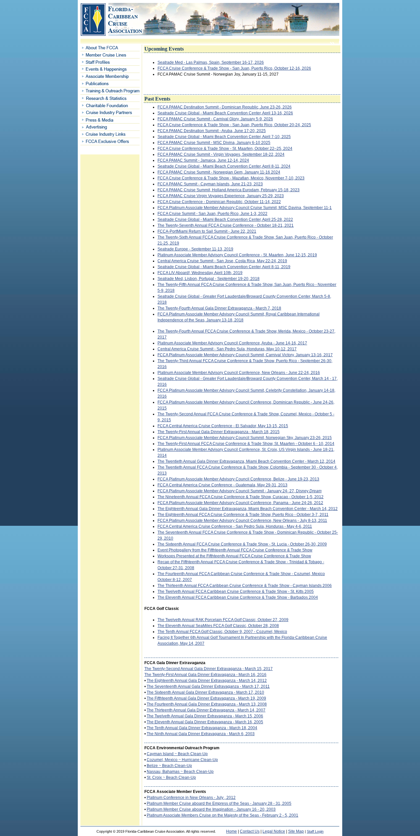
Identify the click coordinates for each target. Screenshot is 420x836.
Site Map (296, 831)
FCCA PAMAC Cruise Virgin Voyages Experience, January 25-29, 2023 (221, 196)
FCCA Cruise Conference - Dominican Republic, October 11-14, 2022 (219, 201)
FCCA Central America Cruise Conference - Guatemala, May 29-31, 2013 (222, 485)
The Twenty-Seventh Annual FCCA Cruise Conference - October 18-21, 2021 (226, 225)
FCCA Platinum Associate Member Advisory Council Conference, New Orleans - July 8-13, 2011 (242, 520)
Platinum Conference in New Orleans (180, 797)
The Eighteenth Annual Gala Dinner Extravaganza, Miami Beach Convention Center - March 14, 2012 (248, 508)
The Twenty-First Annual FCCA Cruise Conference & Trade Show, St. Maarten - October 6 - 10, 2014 (246, 443)
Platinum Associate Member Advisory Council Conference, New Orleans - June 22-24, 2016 (239, 372)
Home (231, 831)
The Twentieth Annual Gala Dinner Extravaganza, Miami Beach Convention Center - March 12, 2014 (246, 461)
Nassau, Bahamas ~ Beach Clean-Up (180, 771)
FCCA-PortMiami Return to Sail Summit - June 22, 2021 (207, 231)
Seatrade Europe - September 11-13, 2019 (195, 249)
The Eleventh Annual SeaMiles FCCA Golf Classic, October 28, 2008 (218, 625)
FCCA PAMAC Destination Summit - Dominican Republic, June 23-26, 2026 (225, 107)
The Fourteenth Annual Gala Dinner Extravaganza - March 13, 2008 (207, 704)
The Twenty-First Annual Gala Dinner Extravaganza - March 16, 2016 (205, 674)
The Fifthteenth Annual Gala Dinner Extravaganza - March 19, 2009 (206, 698)
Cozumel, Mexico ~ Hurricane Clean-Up (182, 759)
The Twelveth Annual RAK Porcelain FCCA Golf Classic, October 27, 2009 (223, 619)
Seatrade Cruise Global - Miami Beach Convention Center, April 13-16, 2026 (225, 113)
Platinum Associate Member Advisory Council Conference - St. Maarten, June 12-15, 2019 (237, 255)
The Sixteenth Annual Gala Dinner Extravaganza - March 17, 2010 (205, 692)
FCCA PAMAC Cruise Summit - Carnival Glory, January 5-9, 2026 (215, 119)
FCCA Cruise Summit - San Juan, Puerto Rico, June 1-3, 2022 (212, 213)
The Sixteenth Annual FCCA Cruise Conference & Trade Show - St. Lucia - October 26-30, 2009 (242, 544)
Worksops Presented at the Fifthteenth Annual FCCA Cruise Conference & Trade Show (234, 556)
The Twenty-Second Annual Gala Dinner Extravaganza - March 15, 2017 (208, 668)
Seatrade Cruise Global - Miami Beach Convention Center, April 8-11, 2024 (224, 166)
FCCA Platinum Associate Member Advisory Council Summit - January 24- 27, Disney (240, 491)
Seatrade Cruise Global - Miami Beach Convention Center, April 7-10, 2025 (224, 136)
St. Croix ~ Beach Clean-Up (171, 777)
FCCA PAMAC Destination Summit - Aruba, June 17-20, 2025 (212, 130)
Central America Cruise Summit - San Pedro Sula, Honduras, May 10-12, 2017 (227, 349)
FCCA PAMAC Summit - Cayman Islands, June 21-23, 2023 (210, 184)
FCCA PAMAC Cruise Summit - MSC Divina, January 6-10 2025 (214, 142)
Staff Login (315, 831)
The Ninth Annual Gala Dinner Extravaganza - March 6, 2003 (201, 734)
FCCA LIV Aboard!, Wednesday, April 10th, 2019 (200, 272)
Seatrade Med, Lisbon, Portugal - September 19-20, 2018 (209, 278)
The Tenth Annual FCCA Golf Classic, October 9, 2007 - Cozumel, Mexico (222, 631)
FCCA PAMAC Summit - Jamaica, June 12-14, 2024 (203, 160)
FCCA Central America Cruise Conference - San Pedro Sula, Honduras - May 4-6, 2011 (235, 526)
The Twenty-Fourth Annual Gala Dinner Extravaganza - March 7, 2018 (219, 308)
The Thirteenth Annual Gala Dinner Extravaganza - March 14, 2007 (206, 710)
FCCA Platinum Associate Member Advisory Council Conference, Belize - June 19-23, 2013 (238, 479)
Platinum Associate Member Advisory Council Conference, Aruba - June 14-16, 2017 (232, 343)
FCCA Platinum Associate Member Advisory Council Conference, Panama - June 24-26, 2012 (240, 502)
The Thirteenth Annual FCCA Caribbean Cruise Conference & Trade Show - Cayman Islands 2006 (245, 585)
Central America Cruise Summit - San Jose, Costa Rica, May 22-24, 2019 (222, 261)
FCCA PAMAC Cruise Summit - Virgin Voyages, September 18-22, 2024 (221, 154)
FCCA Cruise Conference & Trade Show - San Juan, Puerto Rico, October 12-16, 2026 (234, 68)
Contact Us (250, 831)
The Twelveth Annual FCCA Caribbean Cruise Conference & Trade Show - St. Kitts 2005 (236, 591)
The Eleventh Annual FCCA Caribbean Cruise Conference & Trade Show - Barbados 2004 (238, 597)
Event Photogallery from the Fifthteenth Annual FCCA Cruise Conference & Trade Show (235, 550)
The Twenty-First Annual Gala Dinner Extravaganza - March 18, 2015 (219, 432)
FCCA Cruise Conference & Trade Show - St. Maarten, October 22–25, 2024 (225, 148)
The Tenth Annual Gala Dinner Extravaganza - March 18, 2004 (202, 728)
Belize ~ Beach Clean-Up (169, 765)
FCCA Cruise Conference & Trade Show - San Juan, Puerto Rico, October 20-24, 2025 (234, 125)
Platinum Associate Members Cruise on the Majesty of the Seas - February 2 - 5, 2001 (222, 815)
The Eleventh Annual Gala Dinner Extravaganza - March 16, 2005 (205, 722)
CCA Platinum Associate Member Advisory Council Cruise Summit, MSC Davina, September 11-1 (246, 207)
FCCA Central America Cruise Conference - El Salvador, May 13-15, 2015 (223, 426)
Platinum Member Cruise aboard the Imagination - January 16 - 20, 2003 (211, 809)
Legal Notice (273, 831)
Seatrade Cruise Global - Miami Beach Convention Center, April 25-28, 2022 (225, 219)
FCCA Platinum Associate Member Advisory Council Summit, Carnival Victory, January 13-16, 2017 (245, 355)
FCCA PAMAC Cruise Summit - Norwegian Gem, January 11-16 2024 (219, 172)
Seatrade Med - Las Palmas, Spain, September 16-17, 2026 (211, 62)
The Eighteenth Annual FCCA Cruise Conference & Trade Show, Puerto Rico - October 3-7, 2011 (243, 514)
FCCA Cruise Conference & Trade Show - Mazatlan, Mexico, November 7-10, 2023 (231, 178)
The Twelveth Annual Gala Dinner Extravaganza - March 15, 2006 (205, 716)
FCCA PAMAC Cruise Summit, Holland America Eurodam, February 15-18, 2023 (229, 190)
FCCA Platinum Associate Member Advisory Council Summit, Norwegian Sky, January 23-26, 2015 (245, 437)
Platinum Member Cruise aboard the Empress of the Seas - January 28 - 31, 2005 (219, 803)
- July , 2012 (224, 797)
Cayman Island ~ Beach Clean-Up (177, 754)
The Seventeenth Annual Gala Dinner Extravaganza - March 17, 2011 (208, 686)
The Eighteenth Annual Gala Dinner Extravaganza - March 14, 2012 (207, 680)
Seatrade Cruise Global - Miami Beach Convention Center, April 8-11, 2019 (224, 267)
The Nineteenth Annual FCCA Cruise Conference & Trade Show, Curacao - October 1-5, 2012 (241, 497)
